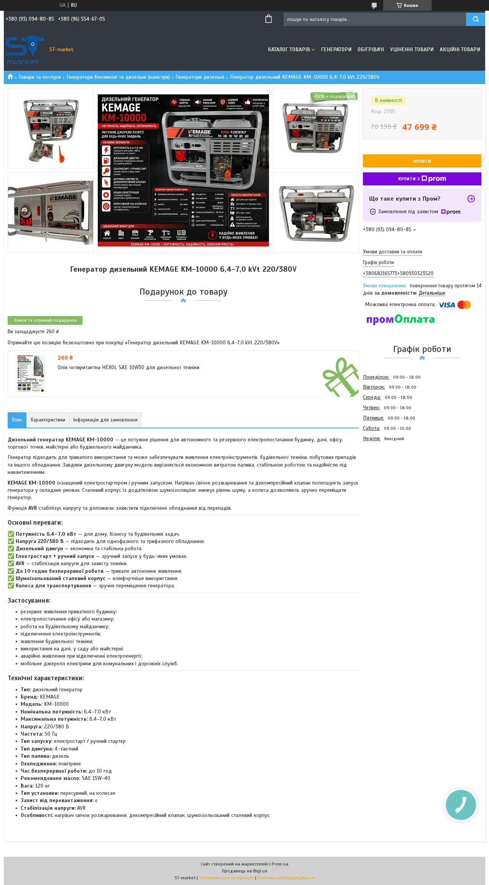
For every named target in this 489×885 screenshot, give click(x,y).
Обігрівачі (371, 49)
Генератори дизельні (199, 77)
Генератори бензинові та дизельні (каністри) (118, 77)
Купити (422, 161)
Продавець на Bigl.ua (244, 871)
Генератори (336, 49)
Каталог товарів (289, 49)
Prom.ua (280, 864)
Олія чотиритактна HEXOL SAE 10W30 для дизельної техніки (128, 367)
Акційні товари (460, 49)
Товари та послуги (39, 77)
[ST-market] (25, 50)
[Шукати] (475, 19)
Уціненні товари (412, 49)
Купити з (408, 179)
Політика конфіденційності (286, 877)
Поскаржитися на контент (226, 877)
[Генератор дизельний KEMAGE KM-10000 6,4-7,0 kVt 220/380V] (390, 485)
